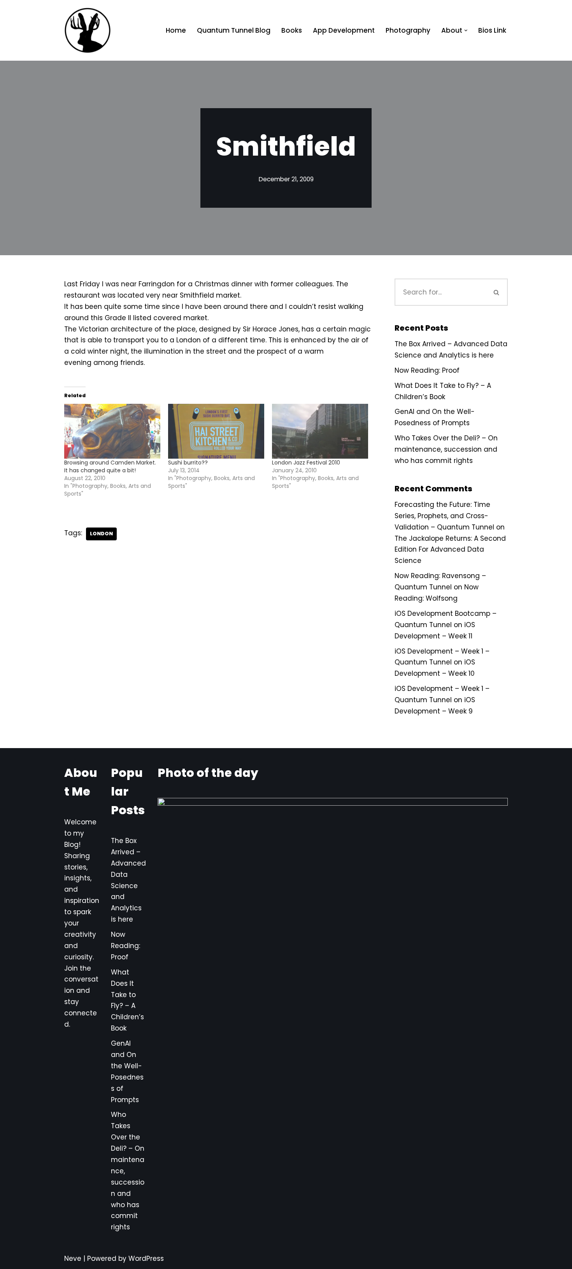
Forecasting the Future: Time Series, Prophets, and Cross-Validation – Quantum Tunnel (444, 516)
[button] (466, 30)
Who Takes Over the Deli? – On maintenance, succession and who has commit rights (446, 449)
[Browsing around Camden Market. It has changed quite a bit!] (112, 431)
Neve (72, 1258)
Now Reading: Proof (427, 370)
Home (176, 30)
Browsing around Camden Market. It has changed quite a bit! (110, 466)
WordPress (146, 1258)
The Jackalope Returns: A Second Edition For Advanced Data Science (450, 550)
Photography (408, 30)
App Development (344, 30)
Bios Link (492, 30)
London (101, 533)
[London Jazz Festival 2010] (320, 431)
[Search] (497, 292)
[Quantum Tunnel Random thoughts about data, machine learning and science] (87, 30)
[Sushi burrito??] (216, 431)
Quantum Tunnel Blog (233, 30)
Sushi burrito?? (188, 462)
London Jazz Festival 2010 (306, 462)
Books (291, 30)
